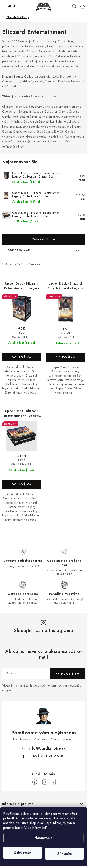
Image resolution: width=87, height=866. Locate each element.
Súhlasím (64, 853)
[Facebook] (34, 782)
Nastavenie (43, 837)
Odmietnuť (22, 852)
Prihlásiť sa (67, 673)
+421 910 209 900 (47, 756)
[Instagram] (44, 782)
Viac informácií (35, 827)
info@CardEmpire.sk (47, 748)
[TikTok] (54, 782)
